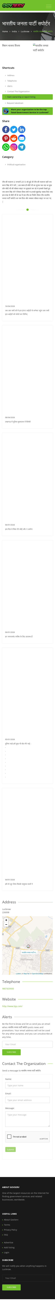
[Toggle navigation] (49, 6)
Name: (8, 1079)
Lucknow (25, 31)
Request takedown (15, 103)
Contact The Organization (18, 91)
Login (6, 1252)
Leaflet (18, 973)
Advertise (8, 1242)
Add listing (9, 1247)
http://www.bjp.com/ (12, 1006)
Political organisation (16, 164)
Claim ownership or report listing (21, 97)
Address (10, 75)
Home (5, 31)
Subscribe (11, 1052)
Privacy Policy (10, 1229)
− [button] (6, 924)
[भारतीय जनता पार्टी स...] (28, 946)
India (14, 31)
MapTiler (27, 973)
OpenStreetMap (37, 973)
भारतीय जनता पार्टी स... (29, 952)
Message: (10, 1108)
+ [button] (6, 920)
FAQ (6, 1234)
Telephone (12, 80)
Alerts (9, 86)
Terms (7, 1224)
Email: (8, 1093)
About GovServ (11, 1219)
